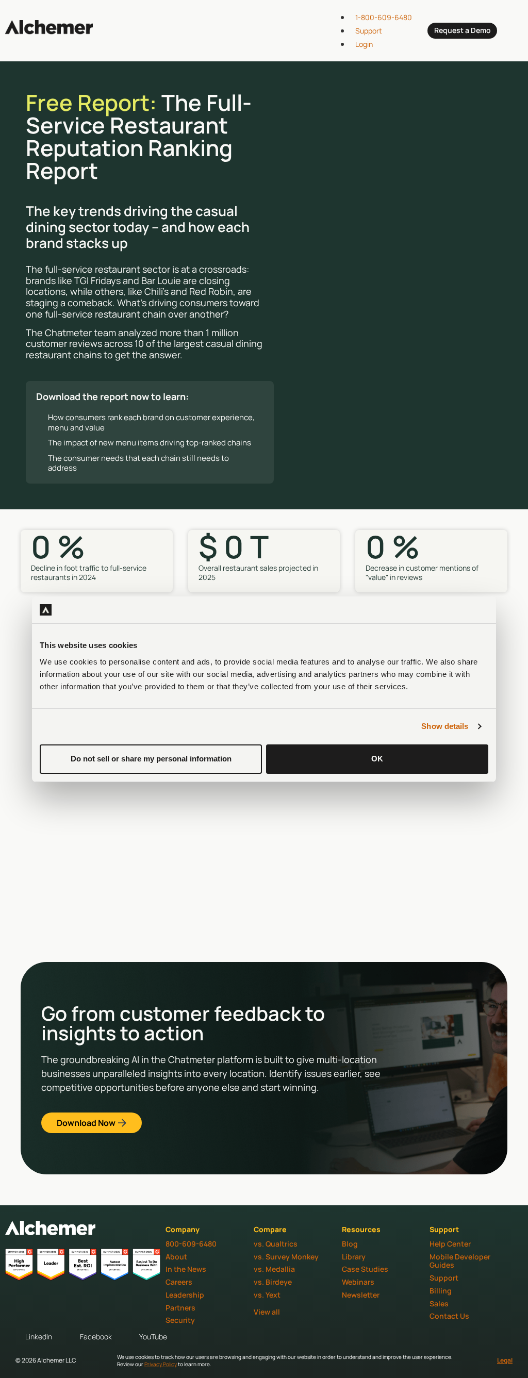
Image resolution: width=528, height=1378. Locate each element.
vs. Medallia (274, 1269)
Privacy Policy (160, 1364)
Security (180, 1320)
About (176, 1256)
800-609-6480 (191, 1244)
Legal (505, 1360)
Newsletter (361, 1295)
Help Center (450, 1244)
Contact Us (449, 1316)
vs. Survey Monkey (286, 1256)
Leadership (185, 1295)
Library (354, 1256)
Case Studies (365, 1269)
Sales (439, 1303)
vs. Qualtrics (276, 1244)
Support (444, 1278)
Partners (180, 1308)
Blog (350, 1244)
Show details (444, 726)
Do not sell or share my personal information (151, 758)
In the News (186, 1269)
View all (267, 1312)
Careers (179, 1282)
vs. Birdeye (273, 1282)
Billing (441, 1291)
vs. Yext (267, 1295)
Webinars (358, 1282)
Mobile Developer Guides (460, 1261)
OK (377, 758)
